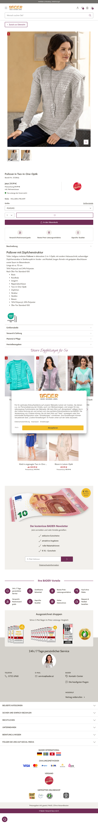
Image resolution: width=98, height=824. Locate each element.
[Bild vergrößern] (86, 142)
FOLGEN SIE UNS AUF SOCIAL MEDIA (18, 742)
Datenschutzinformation (49, 565)
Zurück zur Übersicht (17, 24)
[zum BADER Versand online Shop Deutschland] (39, 754)
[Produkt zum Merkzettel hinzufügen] (54, 215)
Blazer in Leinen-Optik (64, 464)
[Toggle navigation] (6, 8)
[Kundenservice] (4, 819)
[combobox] (49, 15)
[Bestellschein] (87, 8)
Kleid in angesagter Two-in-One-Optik (32, 464)
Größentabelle (88, 203)
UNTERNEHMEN (9, 727)
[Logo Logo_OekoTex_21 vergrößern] (12, 317)
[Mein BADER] (77, 8)
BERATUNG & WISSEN (11, 735)
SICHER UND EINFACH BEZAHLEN (16, 713)
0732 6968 (13, 676)
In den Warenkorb (50, 222)
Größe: (7, 203)
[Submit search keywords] (90, 15)
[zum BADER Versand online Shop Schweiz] (52, 754)
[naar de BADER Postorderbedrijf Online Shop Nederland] (58, 754)
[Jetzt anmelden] (67, 559)
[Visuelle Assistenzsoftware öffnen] (65, 796)
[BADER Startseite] (15, 8)
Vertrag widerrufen (73, 697)
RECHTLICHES (8, 720)
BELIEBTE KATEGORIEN (12, 705)
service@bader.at (46, 676)
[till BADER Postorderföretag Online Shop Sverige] (45, 754)
